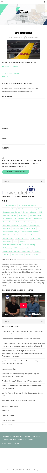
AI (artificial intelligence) (27, 206)
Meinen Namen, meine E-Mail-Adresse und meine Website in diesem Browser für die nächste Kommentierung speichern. (22, 163)
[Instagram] (23, 21)
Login (30, 439)
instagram (24, 225)
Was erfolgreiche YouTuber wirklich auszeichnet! (19, 400)
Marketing (6, 228)
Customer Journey (9, 215)
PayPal (22, 241)
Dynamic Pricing (35, 215)
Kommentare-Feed (8, 420)
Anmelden (5, 411)
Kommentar (8, 97)
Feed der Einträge (8, 415)
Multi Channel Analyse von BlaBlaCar (27, 339)
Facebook (6, 222)
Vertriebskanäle (17, 254)
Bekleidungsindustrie (25, 209)
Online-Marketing (22, 238)
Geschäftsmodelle (19, 222)
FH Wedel (22, 439)
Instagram (37, 436)
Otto (15, 241)
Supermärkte (26, 251)
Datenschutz (23, 215)
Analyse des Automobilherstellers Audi (28, 346)
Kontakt (28, 436)
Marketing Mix (18, 228)
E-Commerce (7, 219)
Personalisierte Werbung (12, 245)
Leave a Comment (11, 66)
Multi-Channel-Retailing (11, 235)
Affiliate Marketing (9, 206)
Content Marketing (29, 212)
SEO (15, 248)
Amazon (6, 209)
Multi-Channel (30, 228)
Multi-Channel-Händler (30, 232)
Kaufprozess (34, 225)
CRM (40, 212)
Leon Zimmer (6, 331)
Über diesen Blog (9, 439)
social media (24, 248)
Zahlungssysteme (32, 254)
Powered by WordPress (15, 470)
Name (5, 129)
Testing (36, 251)
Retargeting (7, 248)
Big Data (38, 209)
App (13, 209)
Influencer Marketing (10, 225)
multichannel (27, 235)
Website (5, 148)
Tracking (6, 254)
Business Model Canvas (11, 212)
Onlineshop (7, 241)
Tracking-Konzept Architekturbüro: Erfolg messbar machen (22, 381)
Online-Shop (35, 238)
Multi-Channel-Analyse (11, 232)
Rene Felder (6, 339)
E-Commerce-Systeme (23, 219)
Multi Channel (8, 238)
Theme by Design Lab (33, 470)
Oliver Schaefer (32, 38)
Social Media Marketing (11, 251)
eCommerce (37, 219)
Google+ (31, 222)
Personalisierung (29, 245)
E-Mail (5, 138)
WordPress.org (7, 425)
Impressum (7, 436)
